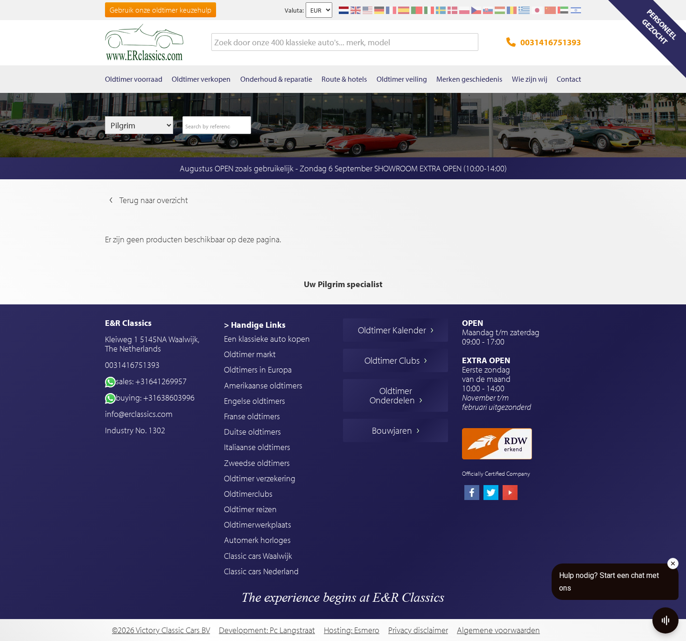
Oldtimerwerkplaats (257, 524)
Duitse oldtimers (252, 431)
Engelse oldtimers (254, 400)
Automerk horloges (257, 540)
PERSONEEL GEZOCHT (659, 26)
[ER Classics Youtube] (510, 493)
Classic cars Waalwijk (258, 555)
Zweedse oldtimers (257, 463)
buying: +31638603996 (155, 397)
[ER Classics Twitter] (490, 493)
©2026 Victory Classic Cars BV (161, 630)
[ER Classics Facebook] (471, 493)
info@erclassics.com (139, 414)
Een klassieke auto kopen (267, 338)
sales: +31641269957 (151, 381)
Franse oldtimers (252, 416)
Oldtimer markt (250, 354)
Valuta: (294, 10)
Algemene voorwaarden (498, 630)
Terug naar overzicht (153, 200)
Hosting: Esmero (351, 630)
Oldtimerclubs (248, 493)
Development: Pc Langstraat (267, 630)
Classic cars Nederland (261, 571)
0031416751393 (550, 42)
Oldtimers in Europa (258, 369)
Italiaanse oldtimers (257, 447)
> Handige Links (255, 324)
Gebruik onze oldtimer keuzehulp (160, 9)
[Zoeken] (471, 42)
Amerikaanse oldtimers (263, 385)
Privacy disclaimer (418, 630)
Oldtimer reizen (250, 509)
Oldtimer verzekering (259, 478)
